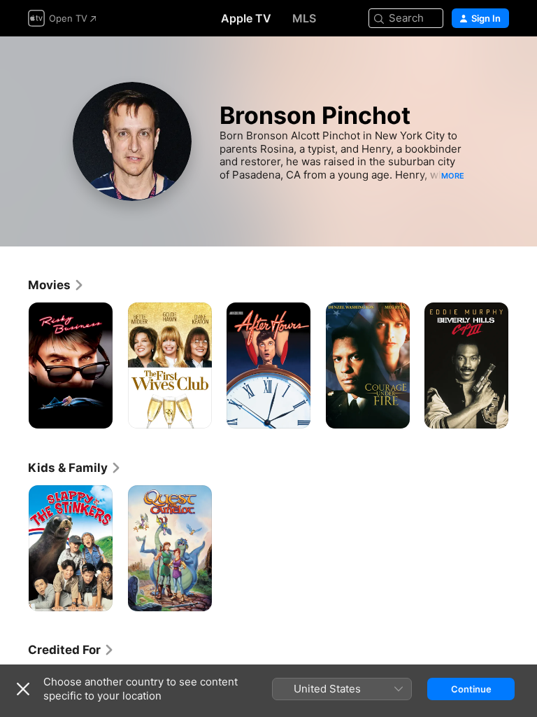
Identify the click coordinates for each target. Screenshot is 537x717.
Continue (471, 689)
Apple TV (246, 18)
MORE (452, 176)
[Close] (23, 689)
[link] (56, 285)
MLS (304, 18)
